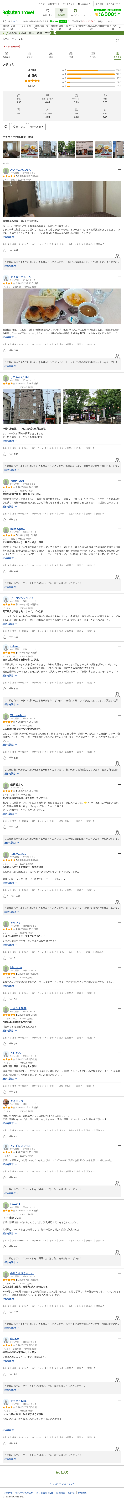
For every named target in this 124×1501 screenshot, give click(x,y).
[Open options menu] (119, 170)
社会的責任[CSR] (44, 1492)
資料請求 (82, 1492)
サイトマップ (68, 4)
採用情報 (60, 1492)
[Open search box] (6, 126)
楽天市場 (99, 4)
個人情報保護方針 (24, 1492)
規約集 (71, 1492)
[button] (11, 149)
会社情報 (8, 1492)
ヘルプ (42, 4)
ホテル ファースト (13, 39)
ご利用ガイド (54, 4)
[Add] (117, 40)
